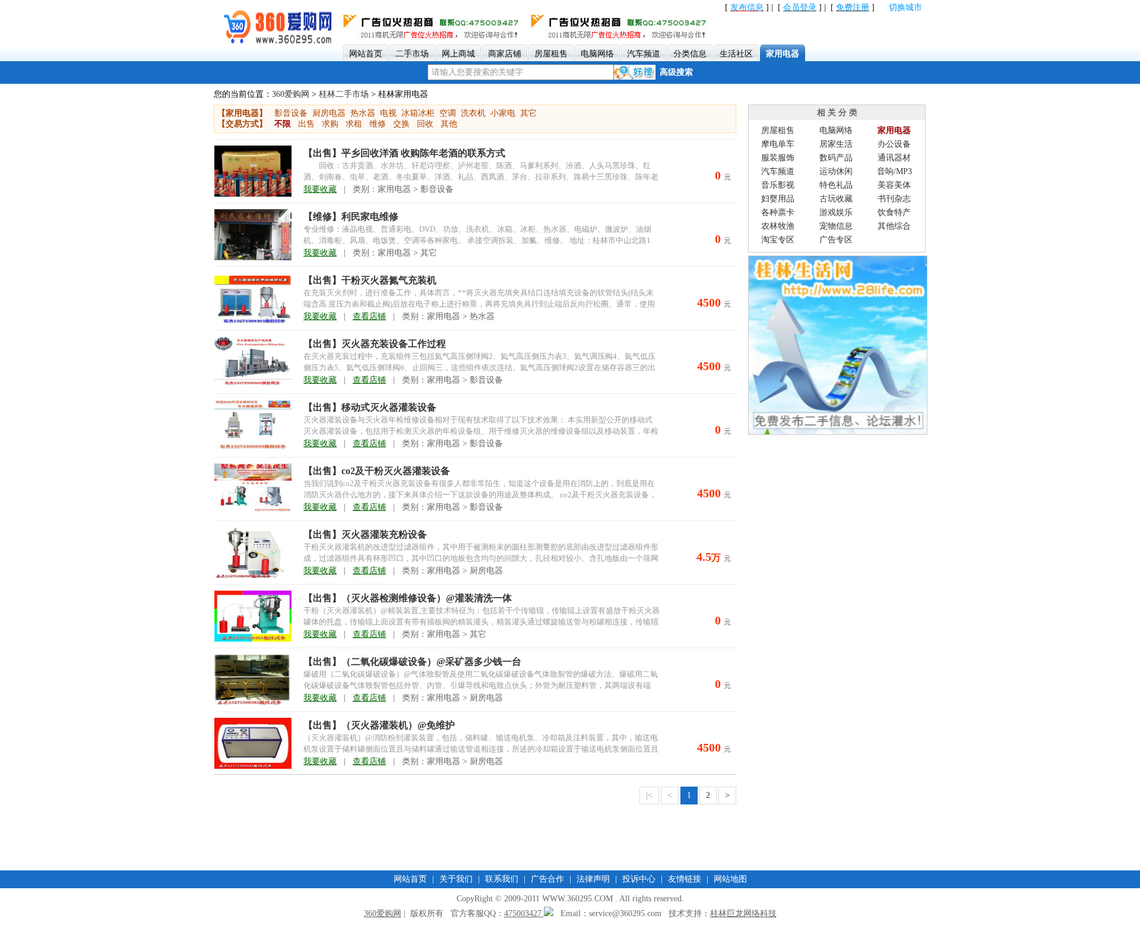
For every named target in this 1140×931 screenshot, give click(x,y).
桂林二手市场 (344, 94)
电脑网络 (836, 130)
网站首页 (410, 879)
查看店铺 (369, 316)
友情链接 (684, 879)
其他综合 (894, 226)
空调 (447, 113)
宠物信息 (836, 226)
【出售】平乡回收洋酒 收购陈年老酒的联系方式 (404, 153)
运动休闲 (836, 171)
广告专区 (836, 239)
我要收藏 (320, 189)
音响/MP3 (894, 171)
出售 (306, 123)
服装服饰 (777, 157)
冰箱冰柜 (418, 113)
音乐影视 (777, 185)
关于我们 (456, 879)
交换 (401, 123)
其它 (528, 113)
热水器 (362, 113)
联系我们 (501, 879)
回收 (425, 123)
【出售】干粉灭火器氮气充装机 (369, 280)
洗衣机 (473, 113)
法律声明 (593, 879)
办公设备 (894, 144)
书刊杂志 (894, 198)
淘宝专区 (777, 239)
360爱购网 (290, 94)
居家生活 (836, 144)
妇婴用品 (777, 198)
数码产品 (836, 157)
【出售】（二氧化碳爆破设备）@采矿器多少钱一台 (412, 662)
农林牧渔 (777, 226)
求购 (330, 123)
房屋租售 (777, 130)
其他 (449, 123)
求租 (354, 123)
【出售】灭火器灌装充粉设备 (365, 534)
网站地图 (730, 879)
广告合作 (547, 879)
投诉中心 (639, 879)
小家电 (502, 113)
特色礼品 (836, 185)
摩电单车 (777, 144)
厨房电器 (329, 113)
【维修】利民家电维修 (350, 217)
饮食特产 (894, 212)
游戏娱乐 (836, 212)
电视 (388, 113)
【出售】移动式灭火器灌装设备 (369, 407)
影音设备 (291, 113)
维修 (377, 123)
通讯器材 (894, 157)
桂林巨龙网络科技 (743, 913)
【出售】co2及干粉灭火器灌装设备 (376, 471)
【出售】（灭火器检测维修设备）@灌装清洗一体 (407, 598)
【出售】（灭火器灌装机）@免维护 (379, 725)
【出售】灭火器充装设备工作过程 (374, 344)
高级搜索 (676, 72)
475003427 (524, 913)
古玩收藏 (836, 198)
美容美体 (894, 185)
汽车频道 (777, 171)
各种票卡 (777, 212)
